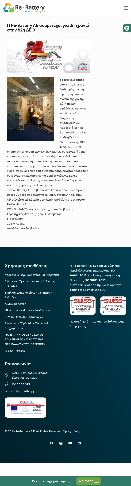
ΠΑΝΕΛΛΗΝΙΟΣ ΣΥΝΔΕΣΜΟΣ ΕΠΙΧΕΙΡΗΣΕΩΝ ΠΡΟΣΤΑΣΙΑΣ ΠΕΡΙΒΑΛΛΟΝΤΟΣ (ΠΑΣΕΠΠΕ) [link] (25, 339)
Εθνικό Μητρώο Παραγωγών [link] (24, 317)
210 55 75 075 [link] (20, 384)
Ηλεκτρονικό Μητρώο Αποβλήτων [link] (27, 310)
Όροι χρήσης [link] (71, 431)
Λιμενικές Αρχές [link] (15, 304)
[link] (127, 28)
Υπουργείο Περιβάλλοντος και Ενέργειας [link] (32, 275)
